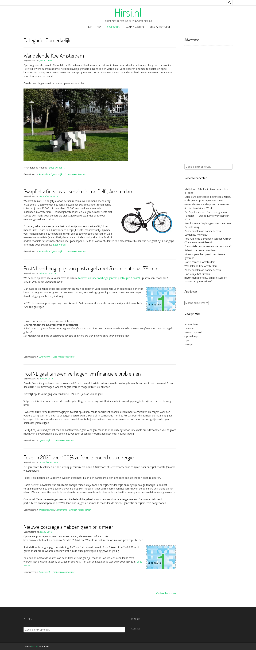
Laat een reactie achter (75, 174)
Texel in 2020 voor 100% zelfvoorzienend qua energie (79, 457)
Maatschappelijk (135, 27)
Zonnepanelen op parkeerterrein (202, 270)
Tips (99, 27)
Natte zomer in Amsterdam (199, 262)
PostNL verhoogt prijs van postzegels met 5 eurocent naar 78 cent (91, 268)
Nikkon (34, 646)
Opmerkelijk (113, 27)
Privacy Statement (160, 27)
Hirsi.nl (128, 12)
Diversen (189, 328)
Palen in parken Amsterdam (200, 250)
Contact (135, 628)
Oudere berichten (166, 593)
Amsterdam (44, 174)
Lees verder (57, 167)
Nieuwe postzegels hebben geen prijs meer (68, 526)
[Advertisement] (208, 105)
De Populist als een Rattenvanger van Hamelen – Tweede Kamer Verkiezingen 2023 (206, 215)
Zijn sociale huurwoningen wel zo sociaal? (207, 246)
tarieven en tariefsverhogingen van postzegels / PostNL (109, 278)
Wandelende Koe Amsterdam (54, 55)
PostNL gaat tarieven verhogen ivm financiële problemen (82, 373)
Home (89, 27)
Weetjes (189, 344)
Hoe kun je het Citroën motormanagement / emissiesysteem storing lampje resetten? (205, 277)
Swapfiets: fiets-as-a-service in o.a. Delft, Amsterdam (78, 191)
